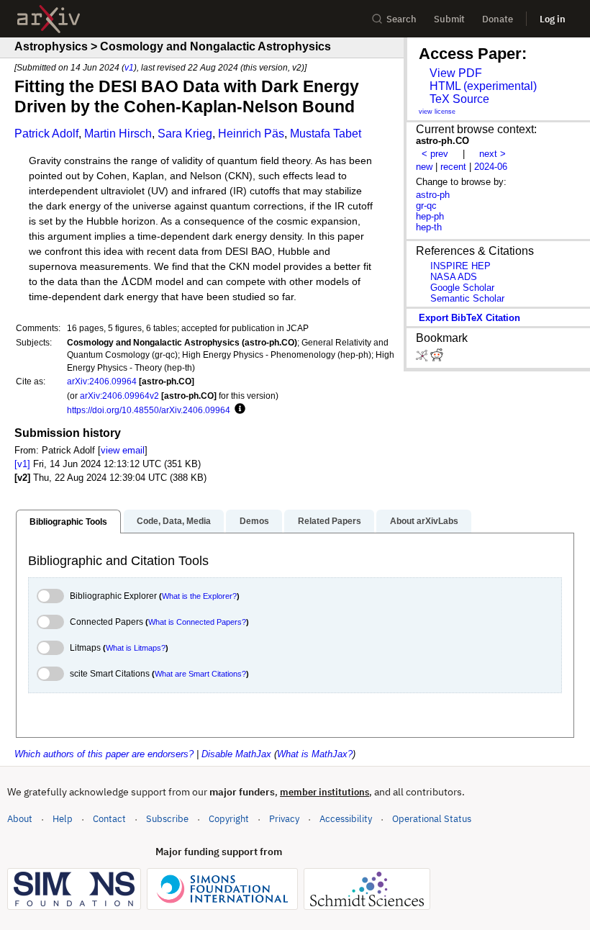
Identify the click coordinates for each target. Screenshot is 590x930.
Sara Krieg (185, 133)
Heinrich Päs (251, 133)
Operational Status (431, 818)
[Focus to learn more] (237, 409)
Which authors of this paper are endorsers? (104, 754)
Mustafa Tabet (325, 133)
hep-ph (430, 216)
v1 (129, 67)
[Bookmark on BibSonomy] (423, 358)
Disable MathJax (236, 754)
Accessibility (345, 819)
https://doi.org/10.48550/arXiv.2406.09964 (148, 410)
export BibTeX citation (469, 317)
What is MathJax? (315, 754)
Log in (553, 19)
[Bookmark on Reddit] (436, 358)
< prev (435, 153)
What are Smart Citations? (200, 673)
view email (123, 450)
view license (437, 111)
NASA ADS (453, 276)
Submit (449, 19)
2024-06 (490, 166)
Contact (109, 819)
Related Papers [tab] (329, 521)
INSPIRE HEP (460, 266)
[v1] (22, 464)
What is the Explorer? (199, 596)
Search (401, 19)
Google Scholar (462, 287)
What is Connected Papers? (197, 622)
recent (453, 166)
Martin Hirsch (118, 133)
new (424, 166)
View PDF (456, 73)
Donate (497, 19)
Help (63, 819)
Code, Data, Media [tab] (174, 521)
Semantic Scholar (467, 298)
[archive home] (48, 19)
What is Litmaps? (135, 648)
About (19, 819)
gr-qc (426, 205)
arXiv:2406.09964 (102, 381)
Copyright (229, 819)
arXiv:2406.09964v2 (119, 395)
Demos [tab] (254, 521)
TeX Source (459, 99)
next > (492, 153)
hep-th (429, 227)
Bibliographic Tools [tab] (68, 522)
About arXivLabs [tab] (424, 521)
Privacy (284, 819)
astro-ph (433, 194)
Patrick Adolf (46, 133)
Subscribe (167, 819)
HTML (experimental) (483, 86)
